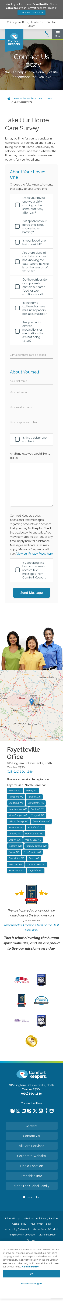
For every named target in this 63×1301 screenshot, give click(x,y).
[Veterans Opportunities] (21, 984)
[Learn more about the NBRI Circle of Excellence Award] (31, 1046)
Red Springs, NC (18, 809)
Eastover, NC (16, 864)
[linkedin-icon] (24, 1110)
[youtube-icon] (41, 1110)
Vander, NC (15, 833)
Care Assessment (23, 101)
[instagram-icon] (18, 1110)
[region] (31, 1270)
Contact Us (31, 1136)
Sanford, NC (38, 815)
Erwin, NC (14, 852)
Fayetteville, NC (32, 852)
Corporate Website (31, 1156)
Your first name (18, 381)
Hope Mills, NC (33, 839)
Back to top (32, 1197)
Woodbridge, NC (18, 815)
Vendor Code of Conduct (45, 1229)
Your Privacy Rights (40, 1223)
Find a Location (31, 1166)
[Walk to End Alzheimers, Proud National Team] (21, 1021)
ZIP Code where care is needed (28, 354)
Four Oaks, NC (16, 858)
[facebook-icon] (12, 1110)
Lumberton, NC (36, 803)
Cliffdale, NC (36, 870)
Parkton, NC (34, 796)
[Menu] (57, 35)
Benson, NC (15, 790)
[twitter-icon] (35, 1111)
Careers (31, 1126)
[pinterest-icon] (29, 1110)
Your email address (21, 407)
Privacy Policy (12, 1218)
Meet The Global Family (31, 1186)
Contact (50, 98)
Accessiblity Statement (17, 1229)
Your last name (18, 392)
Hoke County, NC (34, 833)
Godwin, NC (15, 846)
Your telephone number (23, 422)
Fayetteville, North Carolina (28, 98)
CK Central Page (47, 1234)
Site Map (31, 1240)
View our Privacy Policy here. (34, 553)
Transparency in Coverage (21, 1234)
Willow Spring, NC (19, 821)
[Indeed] (46, 1111)
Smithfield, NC (35, 827)
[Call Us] (46, 35)
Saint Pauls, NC (41, 821)
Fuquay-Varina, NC (36, 846)
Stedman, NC (16, 827)
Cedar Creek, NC (36, 864)
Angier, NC (31, 790)
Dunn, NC (34, 858)
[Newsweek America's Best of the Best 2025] (21, 1005)
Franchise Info (31, 1176)
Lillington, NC (16, 803)
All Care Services (31, 1146)
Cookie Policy (19, 1223)
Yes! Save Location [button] (30, 12)
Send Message (31, 592)
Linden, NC (15, 839)
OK (31, 1274)
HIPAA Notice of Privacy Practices (41, 1218)
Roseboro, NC (16, 796)
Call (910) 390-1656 (20, 771)
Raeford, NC (37, 809)
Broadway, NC (16, 870)
